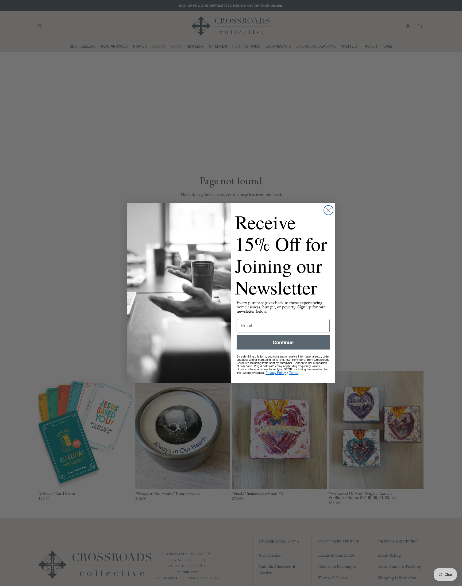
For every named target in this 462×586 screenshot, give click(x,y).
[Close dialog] (328, 210)
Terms (293, 373)
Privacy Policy (275, 373)
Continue (283, 342)
